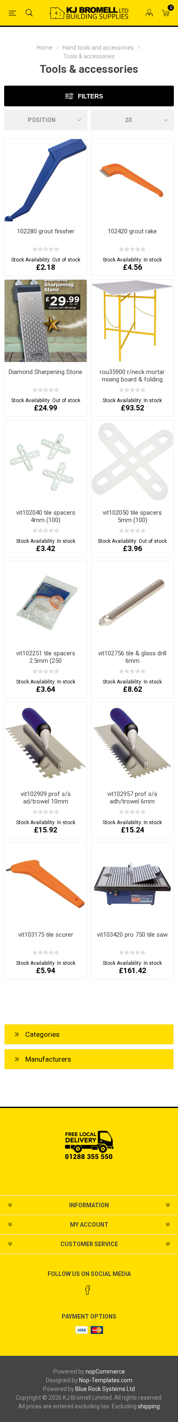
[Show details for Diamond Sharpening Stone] (46, 321)
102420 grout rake (132, 231)
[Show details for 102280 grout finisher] (46, 180)
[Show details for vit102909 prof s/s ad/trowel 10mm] (46, 743)
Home (45, 47)
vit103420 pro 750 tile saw (132, 934)
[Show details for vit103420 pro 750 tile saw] (132, 883)
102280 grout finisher (46, 231)
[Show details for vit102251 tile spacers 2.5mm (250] (46, 602)
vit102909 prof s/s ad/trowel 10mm (46, 797)
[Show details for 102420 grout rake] (132, 180)
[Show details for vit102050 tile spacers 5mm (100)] (132, 461)
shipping (149, 1406)
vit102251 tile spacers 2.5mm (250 (45, 657)
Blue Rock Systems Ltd (105, 1389)
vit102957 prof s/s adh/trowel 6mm (132, 797)
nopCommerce (105, 1371)
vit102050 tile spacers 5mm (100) (132, 516)
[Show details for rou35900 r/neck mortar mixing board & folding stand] (132, 321)
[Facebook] (87, 1290)
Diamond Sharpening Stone (45, 372)
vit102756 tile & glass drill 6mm (132, 657)
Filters (90, 96)
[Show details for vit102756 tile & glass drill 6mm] (132, 602)
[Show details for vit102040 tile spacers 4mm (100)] (46, 461)
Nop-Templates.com (105, 1380)
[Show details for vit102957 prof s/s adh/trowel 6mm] (132, 743)
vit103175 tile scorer (45, 934)
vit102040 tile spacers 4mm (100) (45, 516)
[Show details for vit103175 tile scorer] (46, 883)
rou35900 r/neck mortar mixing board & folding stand (132, 379)
